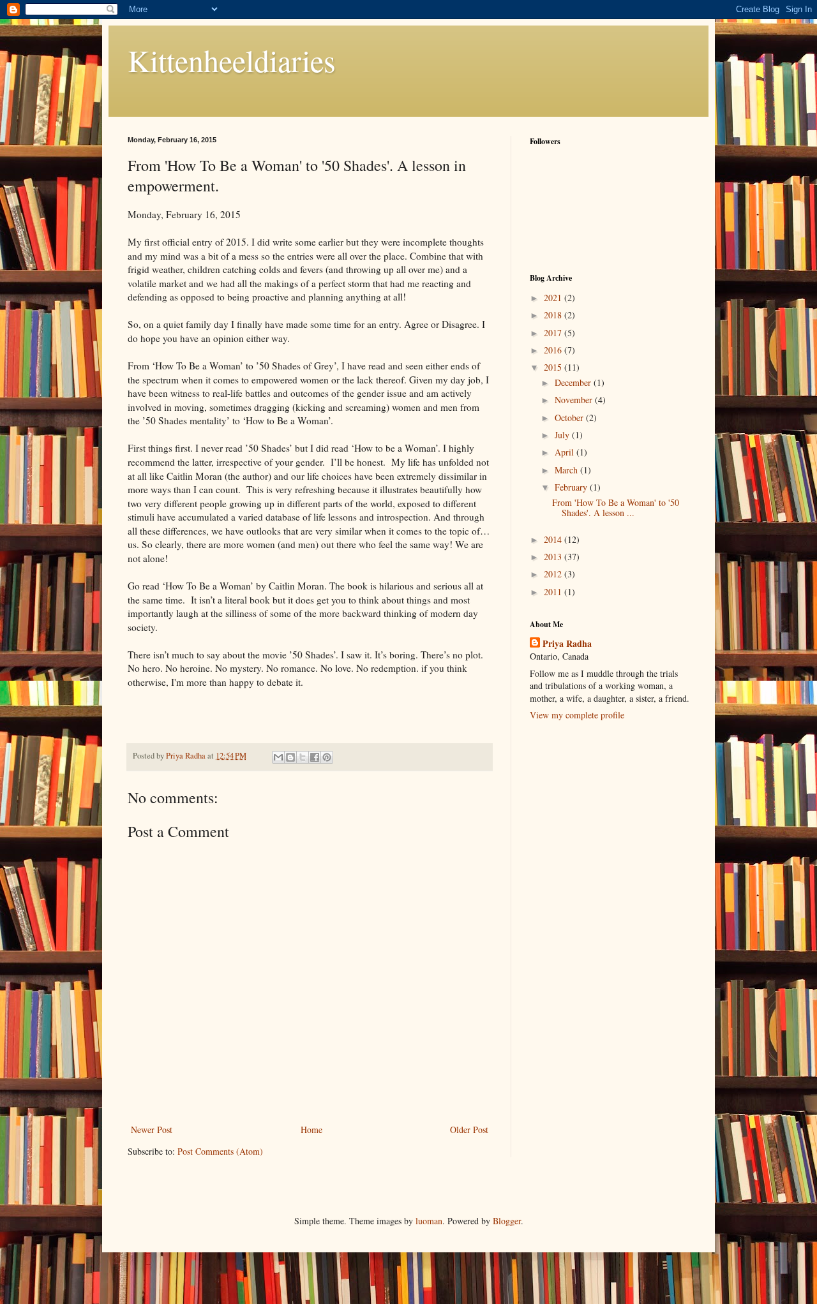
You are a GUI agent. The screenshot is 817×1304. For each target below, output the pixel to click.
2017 (554, 333)
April (565, 452)
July (563, 435)
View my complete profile (577, 715)
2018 (554, 315)
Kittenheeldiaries (232, 60)
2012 (554, 574)
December (574, 382)
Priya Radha (567, 643)
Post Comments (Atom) (220, 1151)
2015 (554, 367)
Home (311, 1129)
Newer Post (151, 1129)
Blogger (507, 1221)
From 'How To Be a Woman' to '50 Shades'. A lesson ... (615, 507)
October (570, 417)
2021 (554, 298)
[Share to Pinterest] (326, 757)
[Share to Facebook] (314, 757)
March (567, 470)
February (572, 487)
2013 (554, 557)
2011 (554, 592)
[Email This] (278, 757)
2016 (554, 350)
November (575, 400)
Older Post (469, 1129)
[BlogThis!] (290, 757)
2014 (554, 539)
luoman (429, 1221)
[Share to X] (302, 757)
